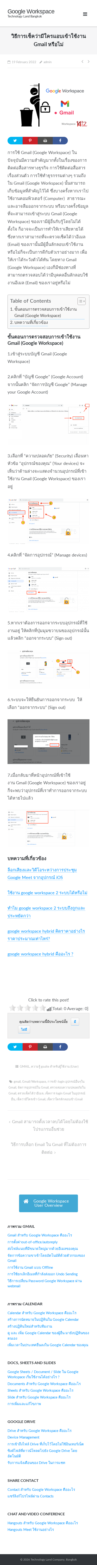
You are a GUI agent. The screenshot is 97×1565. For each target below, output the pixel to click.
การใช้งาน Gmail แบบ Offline (30, 1267)
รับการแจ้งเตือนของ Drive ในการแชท (36, 1463)
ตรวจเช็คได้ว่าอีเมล (31, 1093)
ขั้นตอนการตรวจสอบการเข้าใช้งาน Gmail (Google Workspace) (45, 312)
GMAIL (25, 1066)
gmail (17, 1081)
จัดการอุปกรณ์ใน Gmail (33, 1087)
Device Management (23, 1437)
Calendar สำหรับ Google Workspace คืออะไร (42, 1313)
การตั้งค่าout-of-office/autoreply (33, 1242)
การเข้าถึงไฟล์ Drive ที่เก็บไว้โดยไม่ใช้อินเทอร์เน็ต (46, 1444)
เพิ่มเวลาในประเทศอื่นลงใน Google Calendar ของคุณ (48, 1345)
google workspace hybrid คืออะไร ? (40, 954)
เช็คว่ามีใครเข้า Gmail (30, 1099)
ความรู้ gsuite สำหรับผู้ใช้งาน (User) (54, 1066)
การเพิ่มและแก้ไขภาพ (24, 1404)
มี (75, 1022)
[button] (79, 301)
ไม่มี (24, 1029)
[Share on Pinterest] (30, 140)
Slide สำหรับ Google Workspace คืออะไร (39, 1397)
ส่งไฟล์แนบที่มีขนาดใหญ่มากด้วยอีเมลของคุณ (43, 1249)
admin (48, 62)
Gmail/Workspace (34, 1081)
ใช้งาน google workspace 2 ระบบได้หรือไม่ (47, 893)
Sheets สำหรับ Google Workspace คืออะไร (40, 1390)
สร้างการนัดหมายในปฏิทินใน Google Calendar (43, 1319)
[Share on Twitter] (15, 140)
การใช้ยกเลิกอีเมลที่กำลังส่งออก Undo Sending (43, 1274)
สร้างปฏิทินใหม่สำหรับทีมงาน (30, 1326)
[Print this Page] (45, 140)
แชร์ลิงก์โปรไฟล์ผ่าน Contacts (31, 1496)
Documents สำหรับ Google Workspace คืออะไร (44, 1384)
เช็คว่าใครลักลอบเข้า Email (65, 1099)
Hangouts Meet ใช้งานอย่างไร (31, 1530)
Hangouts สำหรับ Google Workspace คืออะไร (43, 1523)
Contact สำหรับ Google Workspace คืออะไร (41, 1490)
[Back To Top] (83, 1551)
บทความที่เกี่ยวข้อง (31, 323)
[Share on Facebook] (60, 140)
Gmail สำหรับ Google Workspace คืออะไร (40, 1235)
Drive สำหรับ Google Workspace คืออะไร (40, 1431)
